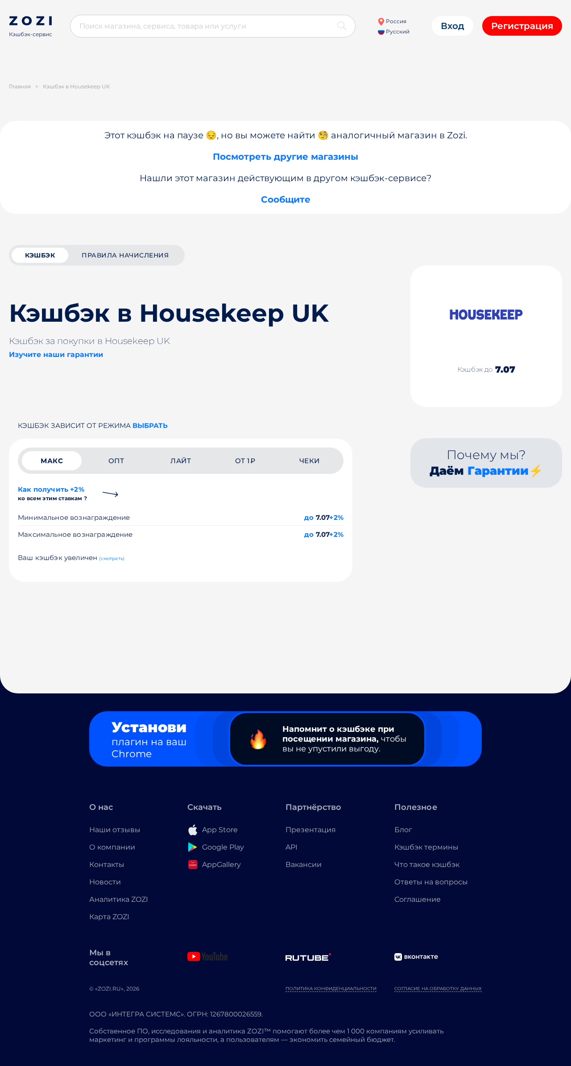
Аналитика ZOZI (118, 899)
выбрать (150, 425)
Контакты (106, 864)
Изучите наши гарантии (56, 354)
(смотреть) (111, 558)
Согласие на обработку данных (438, 988)
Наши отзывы (115, 829)
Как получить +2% (52, 493)
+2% (336, 517)
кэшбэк (40, 255)
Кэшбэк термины (426, 847)
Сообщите (285, 199)
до (309, 517)
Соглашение (417, 899)
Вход (452, 26)
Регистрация (522, 26)
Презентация (311, 829)
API (292, 847)
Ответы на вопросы (431, 882)
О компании (112, 847)
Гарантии (498, 471)
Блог (403, 829)
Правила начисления (125, 255)
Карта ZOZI (109, 917)
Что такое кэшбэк (426, 864)
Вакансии (304, 864)
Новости (105, 882)
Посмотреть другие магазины (285, 156)
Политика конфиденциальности (331, 988)
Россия (395, 21)
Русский (397, 31)
